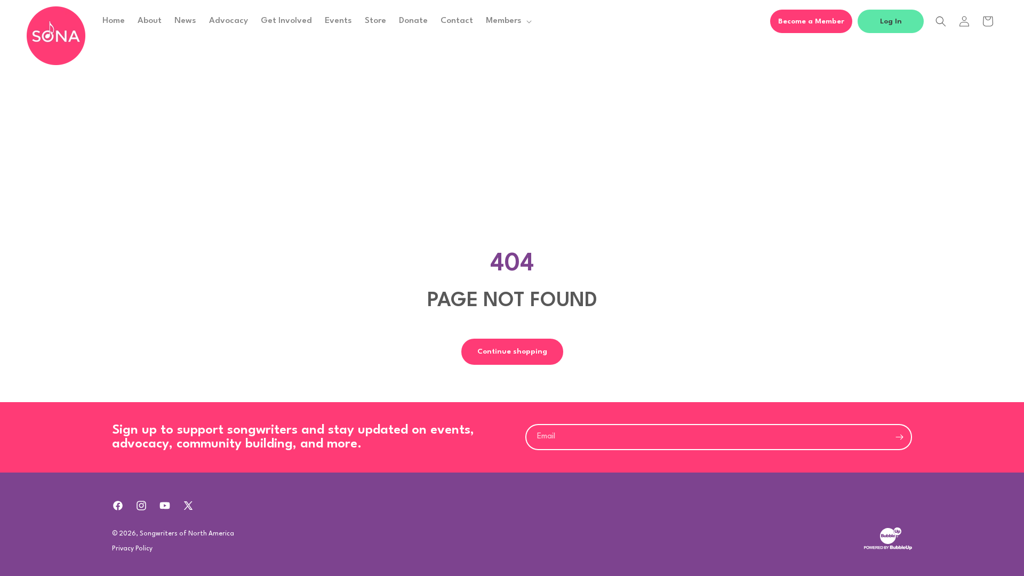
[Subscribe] (899, 437)
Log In (891, 21)
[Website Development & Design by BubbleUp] (888, 549)
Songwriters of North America (187, 534)
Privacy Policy (132, 549)
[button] (507, 21)
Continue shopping (512, 351)
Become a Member (811, 21)
